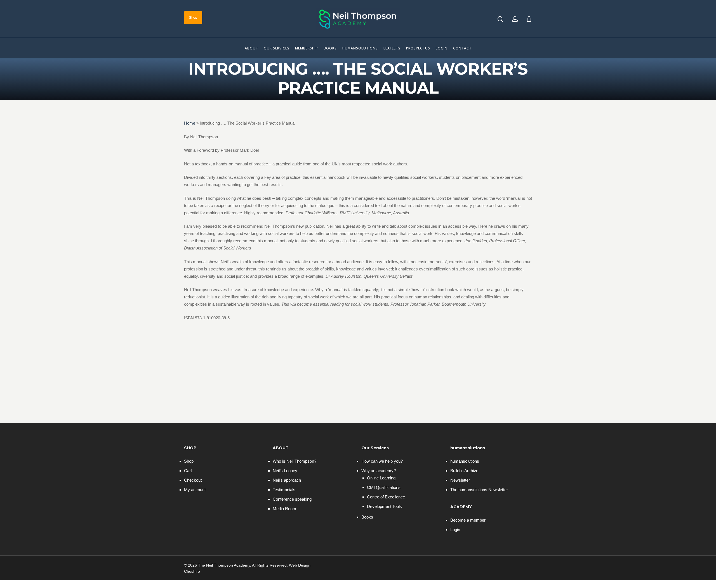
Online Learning (381, 478)
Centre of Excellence (386, 497)
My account (195, 489)
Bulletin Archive (464, 470)
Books (367, 517)
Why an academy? (378, 470)
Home (189, 123)
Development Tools (384, 506)
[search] (500, 19)
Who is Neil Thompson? (294, 461)
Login (455, 529)
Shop (189, 461)
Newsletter (460, 480)
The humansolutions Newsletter (479, 489)
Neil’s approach (287, 480)
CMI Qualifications (384, 487)
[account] (515, 19)
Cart (188, 470)
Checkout (193, 480)
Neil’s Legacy (285, 470)
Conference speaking (292, 499)
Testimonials (284, 489)
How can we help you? (382, 461)
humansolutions (464, 461)
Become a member (468, 520)
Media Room (284, 508)
